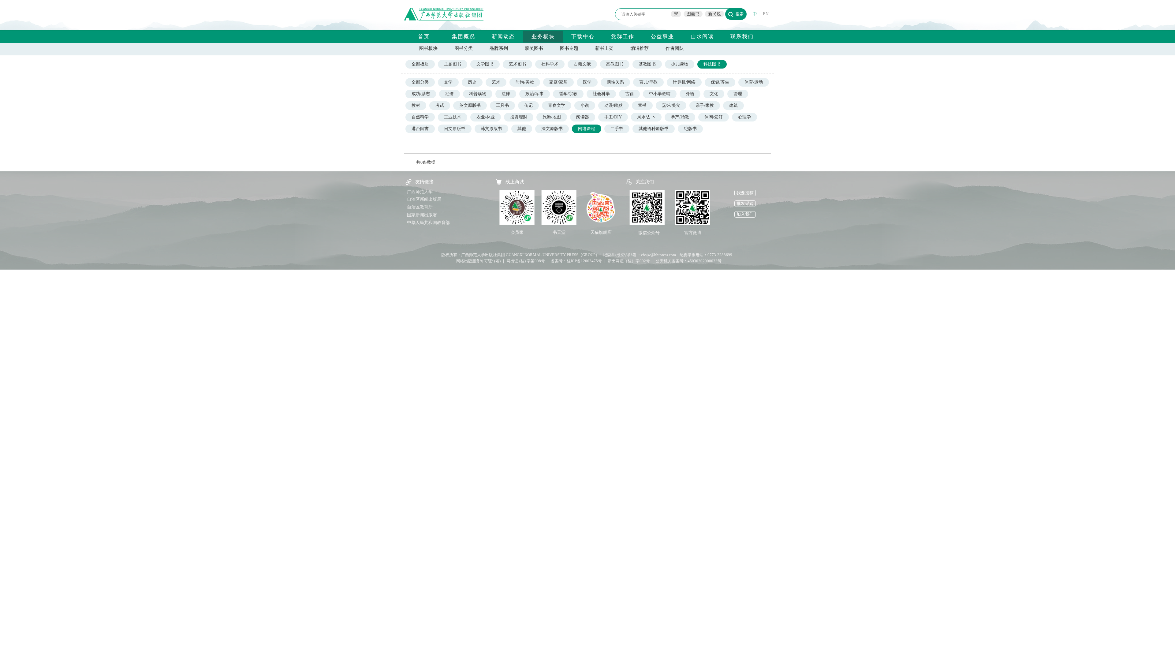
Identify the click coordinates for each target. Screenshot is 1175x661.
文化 (714, 93)
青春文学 (556, 105)
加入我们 (745, 214)
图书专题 (569, 48)
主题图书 (452, 64)
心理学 (744, 117)
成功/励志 (421, 93)
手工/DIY (613, 117)
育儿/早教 (648, 82)
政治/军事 (534, 93)
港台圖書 (420, 128)
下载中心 (583, 36)
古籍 (629, 93)
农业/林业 (485, 117)
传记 (528, 105)
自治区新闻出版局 (424, 199)
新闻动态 (503, 36)
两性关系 (615, 82)
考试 (439, 105)
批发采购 (745, 203)
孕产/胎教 (680, 117)
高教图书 (614, 64)
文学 (448, 82)
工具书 (502, 105)
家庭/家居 (558, 82)
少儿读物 (679, 64)
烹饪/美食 (671, 105)
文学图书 (485, 64)
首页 (424, 36)
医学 (587, 82)
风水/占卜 (646, 117)
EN (766, 14)
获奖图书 (534, 48)
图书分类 (463, 48)
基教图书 (647, 64)
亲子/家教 (705, 105)
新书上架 (604, 48)
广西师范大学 (420, 191)
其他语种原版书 (654, 128)
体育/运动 (753, 82)
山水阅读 (702, 36)
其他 (521, 128)
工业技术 (452, 117)
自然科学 (420, 117)
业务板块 (543, 36)
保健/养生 (720, 82)
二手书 (616, 128)
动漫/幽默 (613, 105)
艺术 (496, 82)
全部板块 (420, 64)
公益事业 (662, 36)
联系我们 (742, 36)
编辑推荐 (639, 48)
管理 (737, 93)
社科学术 (549, 64)
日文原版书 (454, 128)
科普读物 (477, 93)
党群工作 (622, 36)
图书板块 (428, 48)
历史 (472, 82)
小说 (584, 105)
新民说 (714, 14)
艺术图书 (517, 64)
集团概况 (463, 36)
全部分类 (420, 82)
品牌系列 (499, 48)
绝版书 (690, 128)
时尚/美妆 (525, 82)
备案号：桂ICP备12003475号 (576, 261)
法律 (506, 93)
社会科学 (601, 93)
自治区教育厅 (420, 207)
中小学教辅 (659, 93)
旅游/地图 (552, 117)
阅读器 (582, 117)
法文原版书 (552, 128)
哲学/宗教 (568, 93)
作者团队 (675, 48)
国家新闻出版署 (422, 215)
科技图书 (712, 64)
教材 (416, 105)
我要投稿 (745, 193)
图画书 (693, 14)
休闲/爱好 (713, 117)
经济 (449, 93)
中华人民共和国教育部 (428, 222)
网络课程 (586, 128)
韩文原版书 (491, 128)
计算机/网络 (684, 82)
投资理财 (518, 117)
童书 (642, 105)
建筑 (733, 105)
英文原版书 (470, 105)
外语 (690, 93)
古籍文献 (582, 64)
